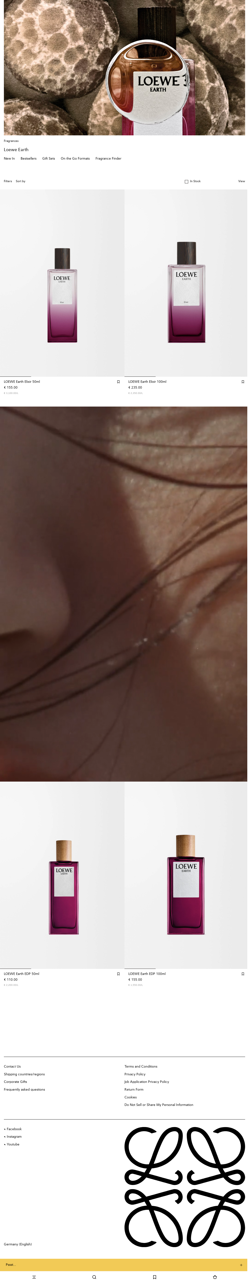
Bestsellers (28, 158)
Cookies (130, 1097)
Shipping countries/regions (24, 1074)
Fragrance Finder (108, 158)
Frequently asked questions (24, 1089)
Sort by (20, 181)
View (241, 181)
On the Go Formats (75, 158)
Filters (8, 181)
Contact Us (12, 1066)
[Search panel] (94, 1277)
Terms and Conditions (140, 1066)
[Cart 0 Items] (213, 1277)
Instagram (14, 1136)
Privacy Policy (134, 1074)
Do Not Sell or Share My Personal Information (158, 1105)
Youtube (13, 1144)
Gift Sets (48, 158)
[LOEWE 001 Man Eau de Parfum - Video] (124, 594)
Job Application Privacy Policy (146, 1082)
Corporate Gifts (15, 1082)
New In (9, 158)
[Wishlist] (154, 1277)
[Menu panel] (34, 1277)
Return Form (133, 1089)
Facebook (14, 1129)
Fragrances (11, 141)
